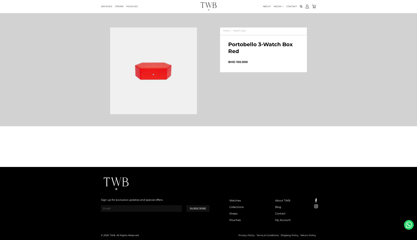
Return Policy (308, 235)
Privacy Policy (246, 235)
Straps (119, 6)
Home (226, 30)
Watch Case (239, 30)
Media (277, 6)
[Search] (301, 6)
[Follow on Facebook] (316, 201)
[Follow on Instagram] (316, 207)
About (267, 6)
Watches (106, 6)
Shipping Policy (290, 235)
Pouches (132, 6)
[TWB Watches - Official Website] (208, 6)
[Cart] (314, 6)
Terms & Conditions (268, 235)
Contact (291, 6)
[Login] (307, 6)
